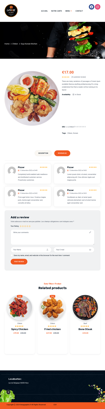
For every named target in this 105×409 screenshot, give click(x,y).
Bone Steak (85, 329)
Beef (85, 323)
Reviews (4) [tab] (62, 153)
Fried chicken (52, 329)
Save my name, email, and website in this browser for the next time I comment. (42, 255)
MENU (67, 11)
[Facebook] (91, 7)
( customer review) (78, 77)
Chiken (15, 44)
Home (7, 44)
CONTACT (79, 11)
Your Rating (15, 226)
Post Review (19, 262)
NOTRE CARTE (56, 11)
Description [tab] (43, 153)
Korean (75, 133)
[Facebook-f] (3, 392)
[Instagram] (97, 7)
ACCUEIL (44, 11)
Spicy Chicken (19, 329)
